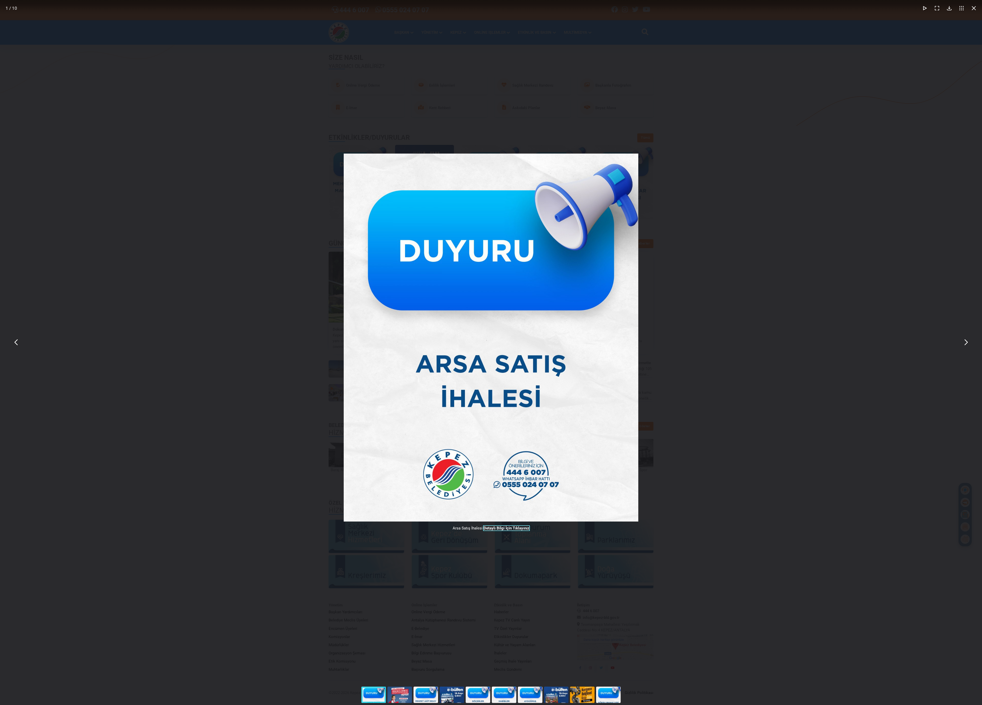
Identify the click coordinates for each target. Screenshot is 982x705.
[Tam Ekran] (937, 8)
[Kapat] (974, 8)
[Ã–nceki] (16, 342)
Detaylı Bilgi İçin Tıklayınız (506, 528)
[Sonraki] (965, 342)
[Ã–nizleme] (961, 8)
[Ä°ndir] (949, 8)
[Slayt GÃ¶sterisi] (925, 8)
